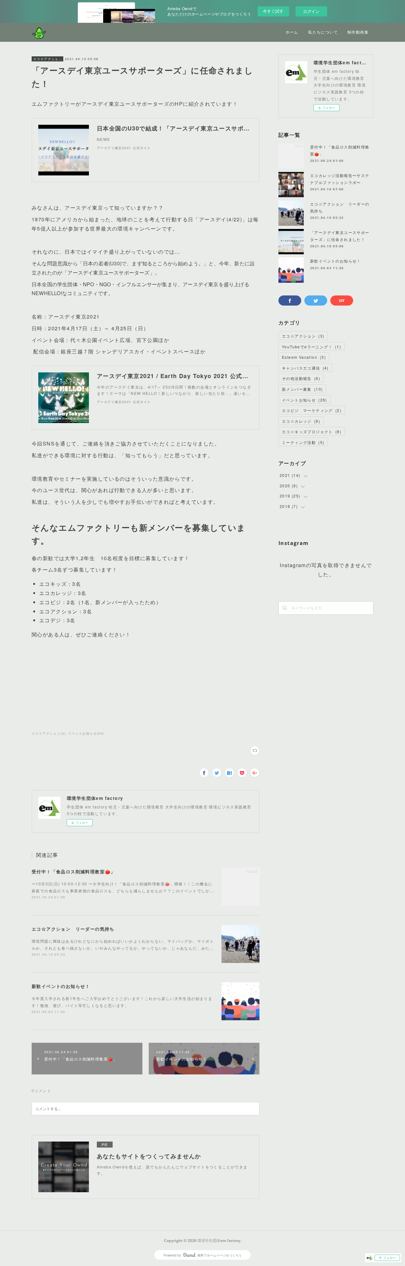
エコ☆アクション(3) (48, 733)
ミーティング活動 (303, 442)
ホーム (292, 32)
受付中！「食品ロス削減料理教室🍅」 (73, 871)
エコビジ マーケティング (311, 410)
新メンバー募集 (302, 389)
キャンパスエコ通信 (305, 367)
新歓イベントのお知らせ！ (61, 986)
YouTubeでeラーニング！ (311, 346)
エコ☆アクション (47, 59)
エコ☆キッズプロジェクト (311, 431)
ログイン (311, 11)
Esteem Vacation (304, 357)
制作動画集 (358, 32)
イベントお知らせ (304, 399)
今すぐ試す (273, 11)
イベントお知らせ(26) (86, 733)
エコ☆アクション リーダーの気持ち (73, 929)
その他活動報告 (301, 378)
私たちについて (323, 32)
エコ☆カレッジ (301, 421)
